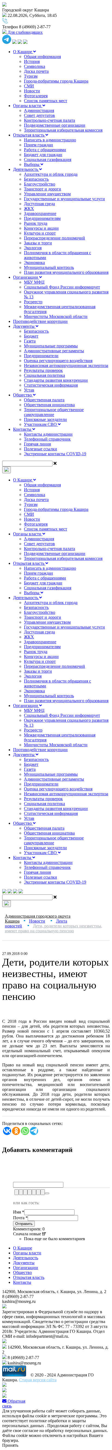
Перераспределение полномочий (54, 238)
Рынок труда (35, 223)
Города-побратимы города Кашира (56, 81)
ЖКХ (29, 208)
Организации (26, 277)
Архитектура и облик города (50, 174)
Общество (23, 395)
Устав (29, 390)
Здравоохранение (40, 213)
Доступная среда (39, 203)
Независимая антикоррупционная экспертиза (66, 365)
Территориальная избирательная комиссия (63, 130)
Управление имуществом (47, 194)
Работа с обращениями (45, 149)
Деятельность (26, 169)
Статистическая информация (51, 385)
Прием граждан (38, 144)
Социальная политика (44, 375)
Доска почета (36, 71)
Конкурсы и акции (41, 228)
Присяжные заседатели (45, 419)
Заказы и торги (38, 243)
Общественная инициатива (49, 404)
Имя (18, 1212)
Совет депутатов (39, 115)
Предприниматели (41, 355)
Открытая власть (29, 135)
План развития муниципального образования (66, 272)
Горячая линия (37, 444)
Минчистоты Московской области (56, 316)
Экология (33, 247)
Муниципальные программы (51, 346)
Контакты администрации (48, 434)
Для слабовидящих (25, 32)
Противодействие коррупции (40, 321)
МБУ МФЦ (34, 282)
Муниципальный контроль (49, 267)
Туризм (31, 76)
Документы (24, 326)
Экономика (34, 262)
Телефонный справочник (47, 439)
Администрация (39, 110)
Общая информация (42, 56)
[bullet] (38, 1192)
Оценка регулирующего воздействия (58, 360)
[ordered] (34, 1192)
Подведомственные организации (54, 125)
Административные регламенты (54, 350)
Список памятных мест (45, 100)
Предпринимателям (42, 218)
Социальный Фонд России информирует (62, 287)
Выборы (32, 164)
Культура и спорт (40, 233)
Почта (20, 1217)
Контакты (22, 429)
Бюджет (31, 336)
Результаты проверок (43, 370)
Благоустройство (39, 184)
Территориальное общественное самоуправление (54, 412)
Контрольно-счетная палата (49, 120)
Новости (32, 91)
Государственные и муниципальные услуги (64, 198)
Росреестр (33, 301)
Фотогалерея (36, 95)
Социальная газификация (47, 159)
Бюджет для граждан (43, 154)
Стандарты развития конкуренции (56, 380)
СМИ (29, 86)
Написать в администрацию (50, 140)
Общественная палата (44, 400)
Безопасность (36, 179)
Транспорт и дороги (42, 189)
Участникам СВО (41, 424)
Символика (34, 66)
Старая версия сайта (38, 1380)
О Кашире (23, 51)
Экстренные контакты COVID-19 (55, 453)
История (32, 61)
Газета (30, 341)
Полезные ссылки (40, 449)
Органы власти (27, 105)
